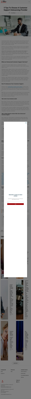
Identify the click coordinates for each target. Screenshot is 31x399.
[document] (15, 199)
